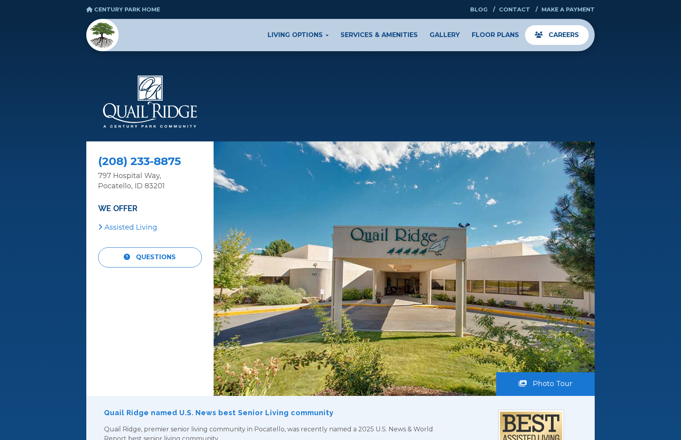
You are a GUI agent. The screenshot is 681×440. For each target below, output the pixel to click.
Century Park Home (126, 9)
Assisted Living (129, 227)
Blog (478, 9)
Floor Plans (495, 35)
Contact (514, 9)
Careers (563, 35)
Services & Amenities (379, 35)
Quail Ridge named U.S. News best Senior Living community (219, 412)
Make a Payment (568, 9)
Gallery (445, 35)
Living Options (296, 35)
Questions (155, 257)
